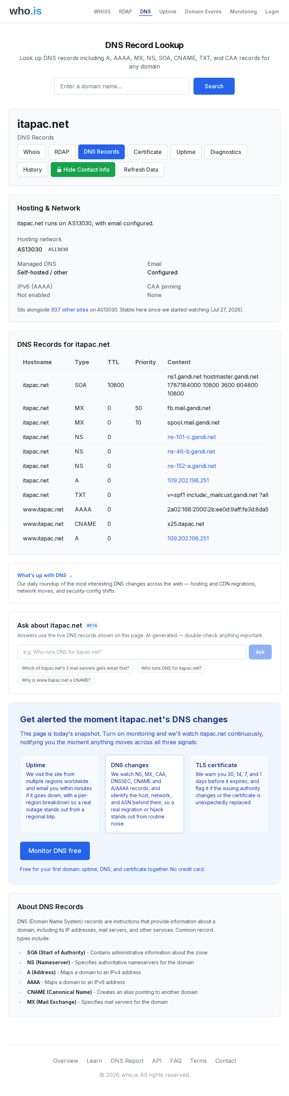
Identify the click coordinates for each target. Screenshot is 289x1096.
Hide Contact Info (86, 169)
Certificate (148, 151)
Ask (260, 652)
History (32, 169)
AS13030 (58, 249)
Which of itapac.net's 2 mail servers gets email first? (75, 668)
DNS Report (127, 1060)
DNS (145, 11)
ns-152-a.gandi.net (191, 465)
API (157, 1060)
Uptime (168, 11)
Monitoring (243, 11)
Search (214, 86)
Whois (31, 151)
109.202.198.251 (188, 480)
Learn (94, 1060)
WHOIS (102, 11)
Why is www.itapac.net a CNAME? (56, 680)
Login (272, 11)
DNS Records (101, 151)
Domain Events (203, 11)
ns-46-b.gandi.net (191, 451)
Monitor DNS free (55, 850)
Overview (65, 1060)
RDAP (125, 11)
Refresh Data (141, 169)
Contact (225, 1060)
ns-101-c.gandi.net (191, 436)
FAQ (176, 1060)
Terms (198, 1060)
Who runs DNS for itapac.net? (171, 668)
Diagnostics (225, 151)
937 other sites (69, 310)
